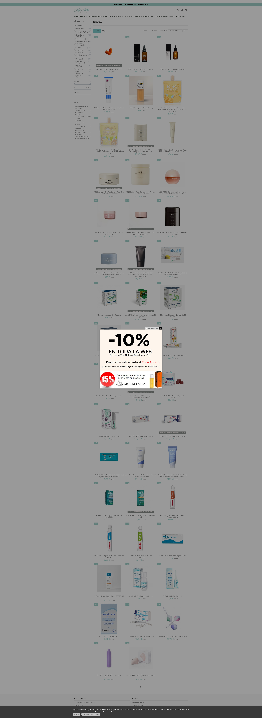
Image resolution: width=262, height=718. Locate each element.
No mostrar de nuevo (153, 328)
